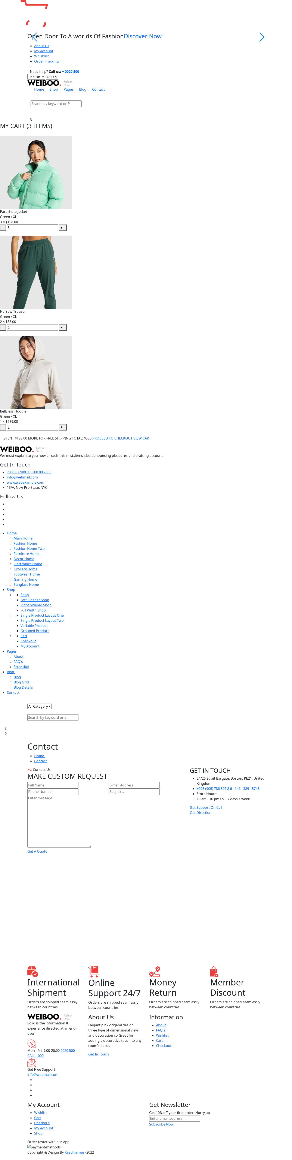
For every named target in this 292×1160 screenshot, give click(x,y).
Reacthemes (74, 1152)
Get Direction (201, 812)
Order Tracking (46, 61)
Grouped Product (35, 630)
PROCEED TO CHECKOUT (112, 438)
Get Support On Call (206, 807)
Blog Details (23, 687)
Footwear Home (27, 574)
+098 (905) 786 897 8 (213, 788)
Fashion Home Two (29, 548)
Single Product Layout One (42, 615)
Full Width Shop (33, 610)
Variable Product (34, 625)
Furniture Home (27, 553)
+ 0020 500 (70, 71)
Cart (24, 636)
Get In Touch (99, 1054)
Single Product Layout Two (42, 620)
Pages (69, 89)
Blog (83, 89)
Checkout (28, 641)
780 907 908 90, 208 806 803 (29, 472)
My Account (43, 51)
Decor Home (24, 558)
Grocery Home (25, 569)
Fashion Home (25, 543)
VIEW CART (142, 438)
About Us (41, 45)
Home (39, 89)
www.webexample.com (25, 482)
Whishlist (41, 56)
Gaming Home (25, 579)
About (19, 656)
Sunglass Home (26, 584)
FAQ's (18, 661)
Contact (98, 89)
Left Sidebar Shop (35, 600)
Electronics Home (28, 564)
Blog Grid (21, 682)
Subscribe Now (161, 1124)
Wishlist (162, 1035)
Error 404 (21, 666)
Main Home (23, 538)
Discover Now (143, 36)
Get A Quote (37, 851)
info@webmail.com (22, 477)
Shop (54, 89)
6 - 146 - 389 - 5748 (245, 788)
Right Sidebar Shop (36, 605)
